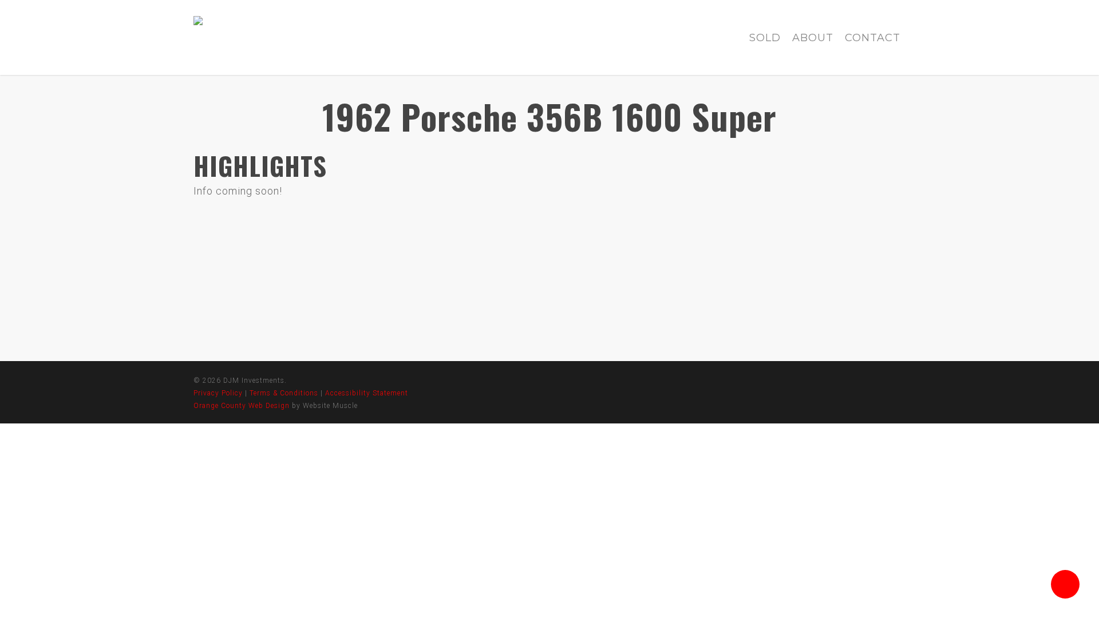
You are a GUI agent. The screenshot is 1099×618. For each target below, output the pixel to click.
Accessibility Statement (366, 393)
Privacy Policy (218, 393)
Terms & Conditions (284, 393)
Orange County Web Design (241, 406)
